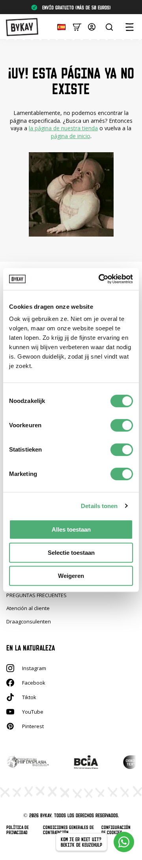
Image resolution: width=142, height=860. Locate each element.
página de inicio (70, 136)
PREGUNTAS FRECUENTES (36, 595)
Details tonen (99, 506)
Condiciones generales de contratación (68, 830)
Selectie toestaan (71, 552)
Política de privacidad (17, 830)
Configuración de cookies (116, 830)
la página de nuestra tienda (63, 128)
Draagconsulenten (28, 621)
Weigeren (71, 575)
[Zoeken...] (109, 27)
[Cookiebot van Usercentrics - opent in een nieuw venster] (100, 279)
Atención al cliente (28, 608)
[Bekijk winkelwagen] (77, 26)
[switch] (121, 425)
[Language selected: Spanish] (59, 26)
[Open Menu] (129, 27)
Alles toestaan (71, 529)
